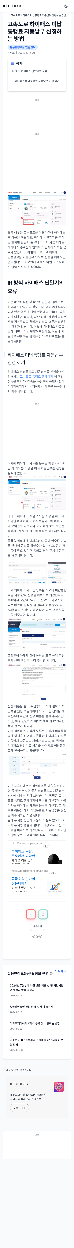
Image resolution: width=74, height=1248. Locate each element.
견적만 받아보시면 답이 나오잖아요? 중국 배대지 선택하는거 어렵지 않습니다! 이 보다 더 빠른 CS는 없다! (25, 890)
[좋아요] (31, 914)
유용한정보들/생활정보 (22, 47)
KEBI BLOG (13, 6)
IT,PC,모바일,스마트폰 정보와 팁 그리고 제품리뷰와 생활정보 (28, 1096)
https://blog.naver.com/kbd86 (30, 870)
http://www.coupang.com (27, 843)
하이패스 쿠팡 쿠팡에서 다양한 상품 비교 (23, 853)
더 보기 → (60, 971)
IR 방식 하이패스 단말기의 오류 (29, 71)
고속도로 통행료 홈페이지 (36, 377)
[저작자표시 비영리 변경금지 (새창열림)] (37, 939)
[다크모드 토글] (67, 6)
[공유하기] (43, 914)
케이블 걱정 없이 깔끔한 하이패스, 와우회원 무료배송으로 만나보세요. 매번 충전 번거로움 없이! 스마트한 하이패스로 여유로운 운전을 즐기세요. (25, 863)
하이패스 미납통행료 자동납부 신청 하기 (37, 81)
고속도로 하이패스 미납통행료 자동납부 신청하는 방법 (35, 31)
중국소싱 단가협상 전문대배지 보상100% (25, 881)
